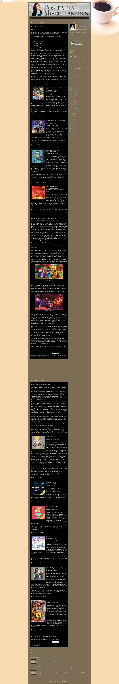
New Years (61, 644)
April (74, 102)
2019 (73, 117)
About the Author (39, 18)
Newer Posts (35, 650)
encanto (57, 355)
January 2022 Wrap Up (39, 26)
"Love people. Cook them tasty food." (44, 670)
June (74, 101)
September (75, 97)
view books (85, 47)
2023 (73, 87)
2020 (73, 115)
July (74, 99)
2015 (73, 122)
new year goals (63, 355)
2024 (73, 85)
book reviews (37, 355)
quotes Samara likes (75, 59)
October (74, 95)
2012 (73, 128)
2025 (73, 83)
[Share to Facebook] (56, 353)
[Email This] (52, 353)
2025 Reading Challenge (78, 40)
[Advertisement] (49, 369)
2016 (73, 121)
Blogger (66, 681)
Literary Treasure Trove (75, 78)
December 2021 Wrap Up (40, 384)
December (75, 91)
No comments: (47, 353)
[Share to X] (55, 353)
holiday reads (55, 644)
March (74, 104)
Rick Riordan (83, 61)
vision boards (40, 356)
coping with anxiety (51, 355)
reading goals (34, 356)
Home (32, 18)
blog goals (44, 644)
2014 (73, 124)
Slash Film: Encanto (51, 310)
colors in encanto (43, 355)
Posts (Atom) (39, 652)
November (75, 93)
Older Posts (63, 650)
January (74, 106)
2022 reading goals (38, 644)
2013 (73, 126)
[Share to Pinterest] (58, 353)
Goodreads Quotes (84, 64)
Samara (79, 24)
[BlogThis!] (54, 353)
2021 (73, 113)
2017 (73, 119)
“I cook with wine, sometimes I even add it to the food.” (48, 659)
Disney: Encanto (51, 280)
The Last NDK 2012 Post (36, 666)
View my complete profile (75, 34)
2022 (73, 89)
